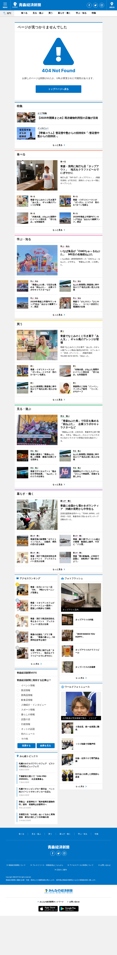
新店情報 (25, 690)
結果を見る (45, 745)
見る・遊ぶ (38, 13)
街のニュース (28, 733)
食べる (24, 13)
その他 (24, 738)
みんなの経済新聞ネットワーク (58, 891)
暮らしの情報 (28, 714)
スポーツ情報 (28, 709)
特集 (94, 13)
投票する (26, 745)
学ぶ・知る (81, 13)
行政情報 (25, 724)
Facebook (89, 5)
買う (51, 13)
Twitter (95, 5)
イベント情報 (28, 685)
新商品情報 (27, 695)
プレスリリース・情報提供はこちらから (47, 865)
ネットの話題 (28, 729)
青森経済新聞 (27, 5)
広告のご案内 (62, 870)
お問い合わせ (105, 865)
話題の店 (25, 719)
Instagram (101, 5)
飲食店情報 (27, 700)
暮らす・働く (64, 13)
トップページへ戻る (58, 89)
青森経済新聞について (17, 865)
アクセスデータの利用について (81, 865)
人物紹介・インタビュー (33, 704)
